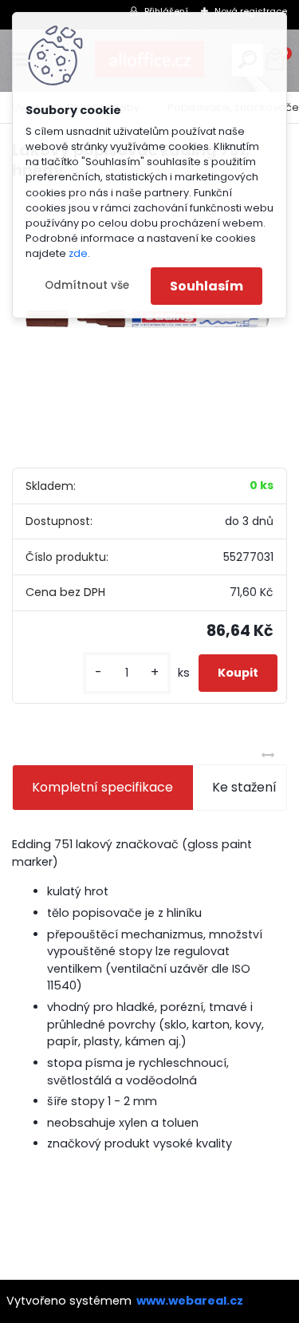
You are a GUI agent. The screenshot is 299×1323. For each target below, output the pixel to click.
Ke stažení (244, 787)
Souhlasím (206, 286)
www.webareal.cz (189, 1301)
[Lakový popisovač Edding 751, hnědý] (149, 322)
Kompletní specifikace (102, 787)
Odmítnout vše (87, 285)
